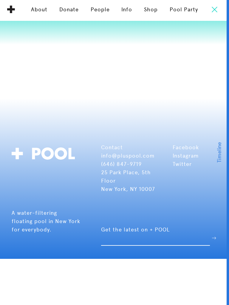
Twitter (182, 164)
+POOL (45, 152)
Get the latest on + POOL (135, 229)
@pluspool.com (133, 155)
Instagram (186, 155)
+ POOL (11, 9)
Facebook (186, 147)
